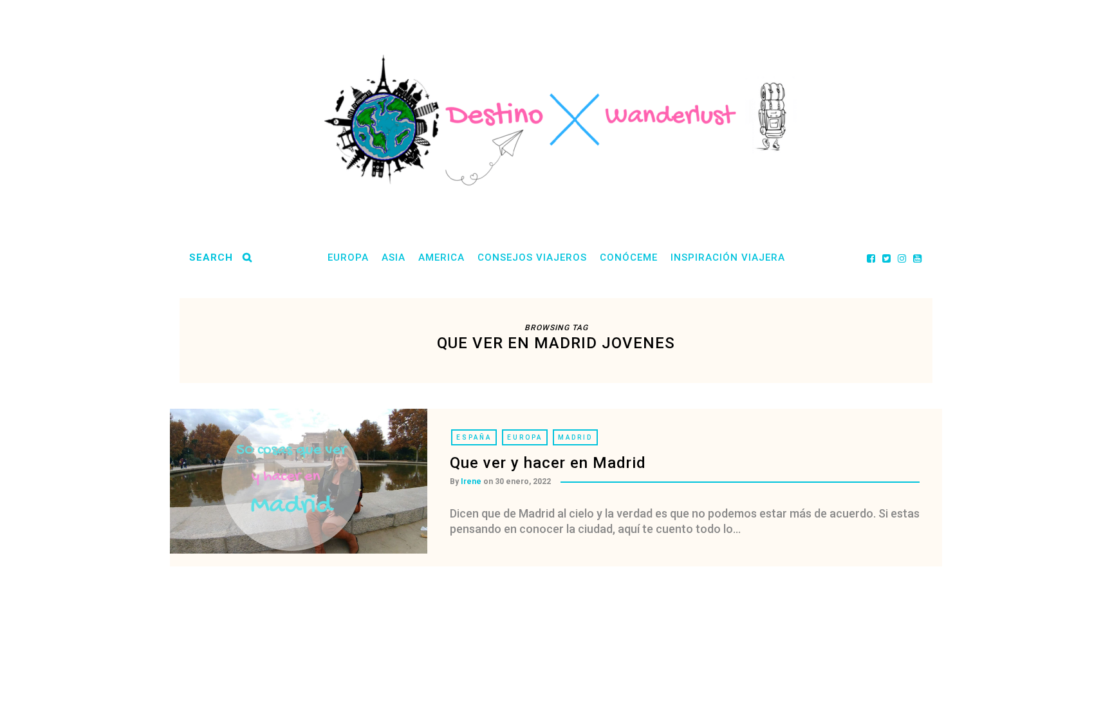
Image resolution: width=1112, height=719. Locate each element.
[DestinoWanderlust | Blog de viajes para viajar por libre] (556, 120)
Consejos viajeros (532, 257)
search (211, 257)
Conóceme (629, 257)
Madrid (575, 437)
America (441, 257)
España (474, 437)
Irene (471, 481)
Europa (348, 257)
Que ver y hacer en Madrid (548, 463)
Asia (393, 257)
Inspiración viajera (728, 257)
